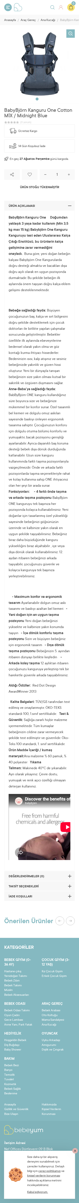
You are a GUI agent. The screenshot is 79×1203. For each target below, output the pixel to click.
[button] (37, 99)
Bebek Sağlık (12, 1089)
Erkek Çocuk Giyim (54, 976)
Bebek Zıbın (12, 981)
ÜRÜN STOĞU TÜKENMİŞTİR (39, 187)
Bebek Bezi (11, 1065)
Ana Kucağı (48, 20)
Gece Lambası (13, 1020)
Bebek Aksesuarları (16, 995)
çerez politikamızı (49, 1171)
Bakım (9, 1059)
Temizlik (9, 1075)
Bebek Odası (14, 1004)
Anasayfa (10, 20)
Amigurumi (49, 1045)
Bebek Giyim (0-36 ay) (17, 962)
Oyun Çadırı (12, 1015)
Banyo (8, 1070)
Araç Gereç (28, 20)
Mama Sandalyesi (53, 1020)
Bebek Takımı (13, 985)
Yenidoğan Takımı (15, 976)
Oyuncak (50, 1034)
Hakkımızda (49, 1105)
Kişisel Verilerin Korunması (51, 1112)
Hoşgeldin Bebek (15, 1040)
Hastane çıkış (12, 971)
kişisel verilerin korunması (43, 1176)
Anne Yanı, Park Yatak (18, 1025)
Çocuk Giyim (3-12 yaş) (56, 962)
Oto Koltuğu (50, 1015)
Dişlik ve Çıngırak (53, 1050)
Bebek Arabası (51, 1010)
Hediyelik (12, 1034)
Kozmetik (10, 1084)
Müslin (8, 990)
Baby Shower (12, 1050)
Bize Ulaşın (11, 1114)
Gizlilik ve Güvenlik (16, 1109)
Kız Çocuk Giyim (52, 971)
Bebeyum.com (18, 7)
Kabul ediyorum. (37, 1192)
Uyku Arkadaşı (51, 1040)
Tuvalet (9, 1079)
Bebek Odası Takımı (17, 1010)
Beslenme (10, 1093)
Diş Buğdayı (11, 1045)
